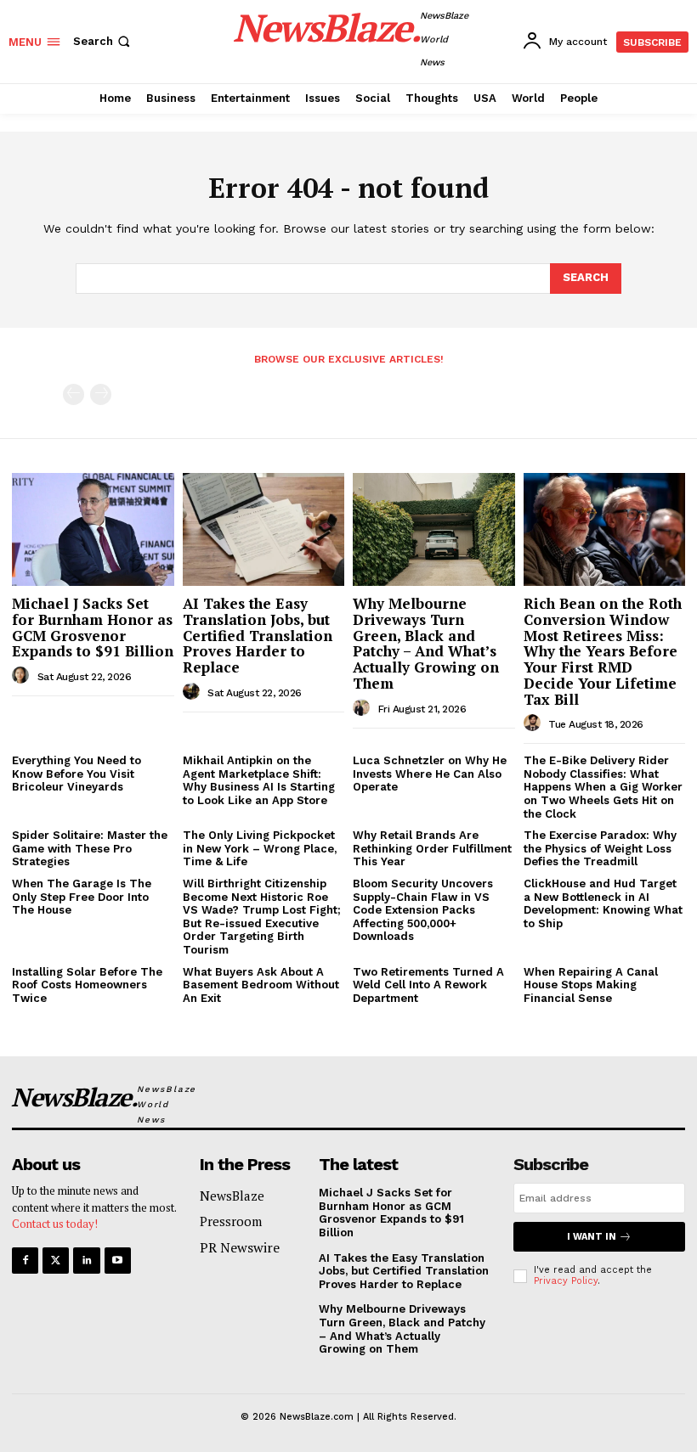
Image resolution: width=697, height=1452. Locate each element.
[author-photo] (23, 676)
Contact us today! (55, 1223)
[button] (103, 41)
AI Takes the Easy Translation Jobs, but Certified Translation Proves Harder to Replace (257, 635)
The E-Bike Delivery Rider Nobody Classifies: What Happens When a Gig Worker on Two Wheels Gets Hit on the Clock (603, 786)
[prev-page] (73, 394)
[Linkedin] (86, 1260)
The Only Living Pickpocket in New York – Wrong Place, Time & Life (260, 848)
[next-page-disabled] (100, 394)
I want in (591, 1236)
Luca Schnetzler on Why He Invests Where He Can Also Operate (430, 773)
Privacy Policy (566, 1280)
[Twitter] (55, 1260)
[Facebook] (25, 1260)
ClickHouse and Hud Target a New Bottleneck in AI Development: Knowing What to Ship (603, 903)
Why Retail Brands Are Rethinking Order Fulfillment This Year (432, 848)
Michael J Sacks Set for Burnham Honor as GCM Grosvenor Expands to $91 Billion (92, 627)
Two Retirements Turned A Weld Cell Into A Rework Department (428, 985)
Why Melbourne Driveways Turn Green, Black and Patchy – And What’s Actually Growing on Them (426, 643)
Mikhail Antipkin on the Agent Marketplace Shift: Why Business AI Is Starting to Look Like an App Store (259, 780)
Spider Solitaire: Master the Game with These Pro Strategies (89, 848)
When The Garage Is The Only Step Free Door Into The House (81, 896)
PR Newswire (240, 1247)
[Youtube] (118, 1260)
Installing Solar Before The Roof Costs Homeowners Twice (87, 985)
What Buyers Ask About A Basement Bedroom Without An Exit (261, 985)
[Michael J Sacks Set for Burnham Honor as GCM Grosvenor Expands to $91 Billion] (93, 529)
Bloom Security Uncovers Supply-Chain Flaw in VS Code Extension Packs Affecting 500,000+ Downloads (423, 910)
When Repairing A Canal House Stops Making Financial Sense (591, 985)
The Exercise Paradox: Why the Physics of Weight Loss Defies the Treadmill (600, 848)
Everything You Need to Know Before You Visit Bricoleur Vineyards (76, 773)
